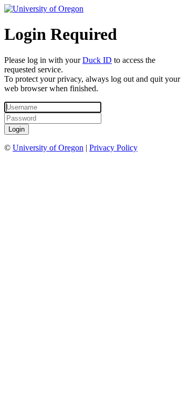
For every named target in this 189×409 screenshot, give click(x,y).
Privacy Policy (113, 147)
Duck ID (97, 60)
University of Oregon (48, 147)
